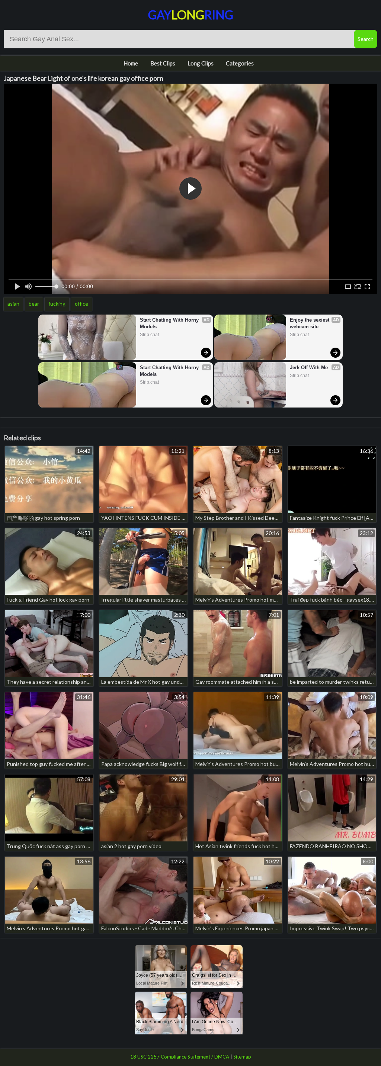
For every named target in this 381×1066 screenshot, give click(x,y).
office (81, 303)
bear (34, 303)
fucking (56, 303)
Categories (240, 63)
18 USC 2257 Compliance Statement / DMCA (179, 1057)
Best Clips (162, 63)
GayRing (190, 14)
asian (13, 303)
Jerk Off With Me (309, 367)
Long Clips (201, 63)
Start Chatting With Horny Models (170, 323)
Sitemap (242, 1057)
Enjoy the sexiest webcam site (310, 323)
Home (131, 63)
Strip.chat (149, 334)
